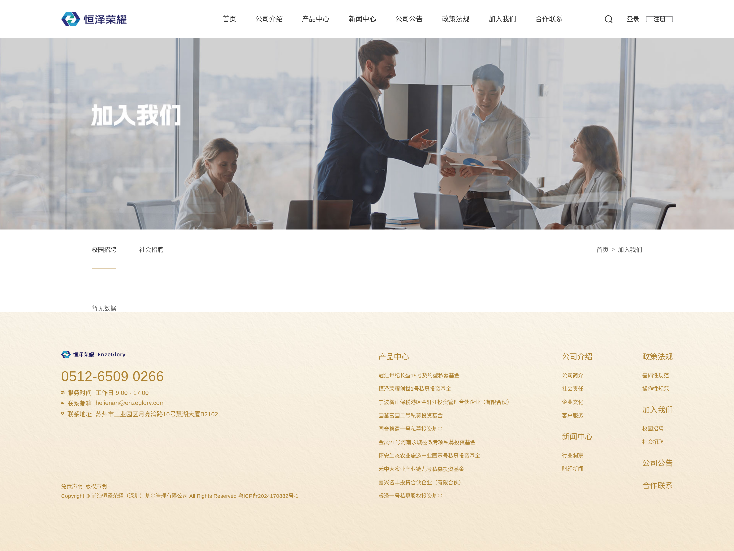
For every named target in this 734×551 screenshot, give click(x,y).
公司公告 (409, 19)
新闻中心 (362, 19)
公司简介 (572, 375)
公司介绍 (269, 19)
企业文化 (572, 402)
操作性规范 (655, 389)
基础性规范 (655, 375)
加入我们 (502, 19)
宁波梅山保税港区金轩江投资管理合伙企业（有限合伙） (445, 402)
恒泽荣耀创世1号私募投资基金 (414, 389)
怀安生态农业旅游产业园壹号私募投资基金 (429, 456)
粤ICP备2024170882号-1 (268, 496)
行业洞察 (572, 455)
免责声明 (72, 486)
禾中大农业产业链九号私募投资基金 (421, 469)
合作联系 (549, 19)
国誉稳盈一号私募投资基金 (410, 429)
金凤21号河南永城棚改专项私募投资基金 (427, 442)
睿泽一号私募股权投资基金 (410, 496)
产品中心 (316, 19)
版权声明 (96, 486)
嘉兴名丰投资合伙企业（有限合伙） (421, 483)
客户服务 (572, 416)
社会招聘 (151, 249)
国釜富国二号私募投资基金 (410, 416)
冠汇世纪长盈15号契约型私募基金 (419, 375)
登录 (633, 19)
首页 (229, 19)
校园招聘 (104, 249)
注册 (659, 19)
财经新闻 (572, 469)
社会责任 (572, 389)
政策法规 (455, 19)
